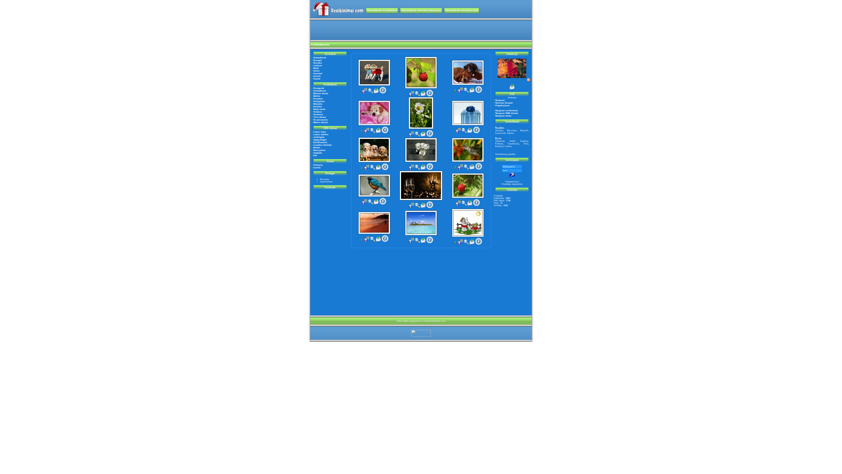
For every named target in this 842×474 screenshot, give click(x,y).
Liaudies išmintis (322, 145)
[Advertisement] (390, 30)
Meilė (316, 68)
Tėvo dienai (319, 117)
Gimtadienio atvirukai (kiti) (461, 10)
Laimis (508, 146)
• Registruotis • (512, 181)
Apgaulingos (320, 139)
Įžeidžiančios (320, 142)
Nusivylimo (319, 150)
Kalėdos (317, 106)
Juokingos (319, 137)
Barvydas (511, 130)
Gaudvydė (500, 133)
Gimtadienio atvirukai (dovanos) (421, 10)
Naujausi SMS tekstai (506, 113)
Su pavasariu (320, 119)
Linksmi (317, 65)
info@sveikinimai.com (435, 321)
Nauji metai (319, 109)
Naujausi (500, 100)
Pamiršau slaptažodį (512, 184)
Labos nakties (320, 134)
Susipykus (319, 101)
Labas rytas (319, 132)
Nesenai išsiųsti (504, 103)
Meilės (316, 96)
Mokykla (317, 104)
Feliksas (499, 143)
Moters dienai (320, 122)
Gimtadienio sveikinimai (382, 10)
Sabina (510, 133)
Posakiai (318, 98)
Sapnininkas (326, 181)
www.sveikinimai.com (338, 9)
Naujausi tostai (503, 116)
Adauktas (500, 141)
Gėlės (316, 71)
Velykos (317, 112)
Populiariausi (502, 105)
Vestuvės (318, 114)
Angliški (317, 153)
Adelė (512, 141)
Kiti (315, 155)
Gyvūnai (317, 73)
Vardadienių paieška (505, 154)
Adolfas (499, 130)
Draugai (317, 60)
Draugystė (318, 88)
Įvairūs (317, 76)
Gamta (316, 78)
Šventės (317, 63)
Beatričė (524, 130)
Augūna (524, 141)
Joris (526, 143)
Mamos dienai (320, 93)
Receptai (324, 179)
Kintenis (499, 146)
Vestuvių (318, 165)
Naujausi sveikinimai (506, 110)
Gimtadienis (319, 57)
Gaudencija (513, 143)
